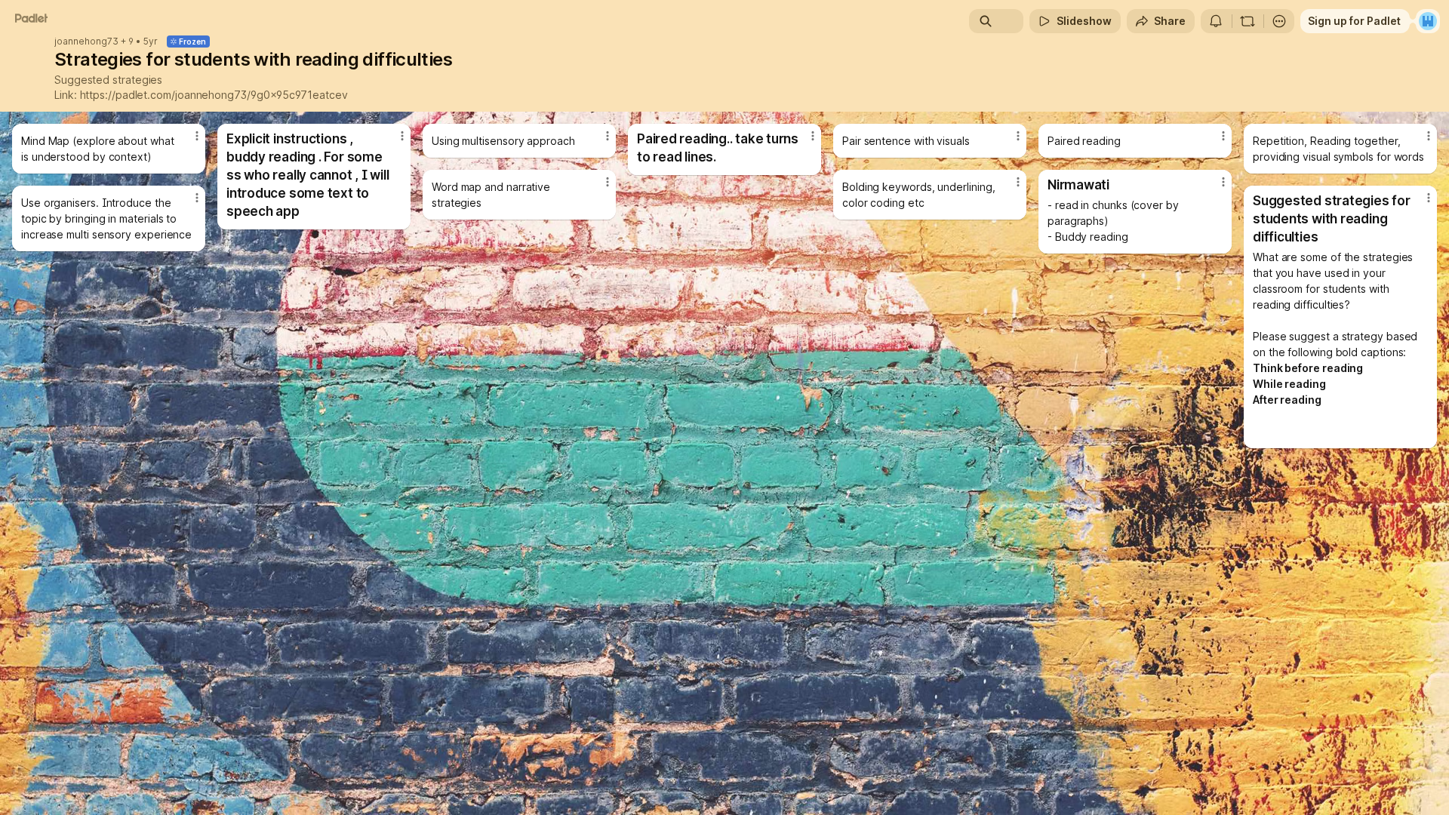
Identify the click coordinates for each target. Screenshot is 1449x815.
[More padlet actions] (1279, 21)
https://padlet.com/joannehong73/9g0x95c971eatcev (214, 94)
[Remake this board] (1247, 21)
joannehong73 (86, 41)
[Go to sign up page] (1428, 21)
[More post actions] (197, 136)
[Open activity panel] (1216, 21)
